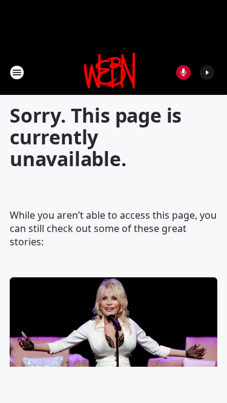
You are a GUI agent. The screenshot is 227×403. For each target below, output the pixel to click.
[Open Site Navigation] (17, 72)
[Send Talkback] (183, 72)
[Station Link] (110, 72)
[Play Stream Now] (207, 72)
